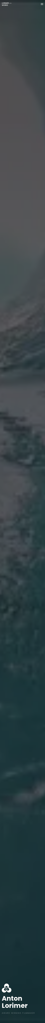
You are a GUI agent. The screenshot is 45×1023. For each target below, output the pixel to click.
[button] (42, 4)
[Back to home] (7, 4)
